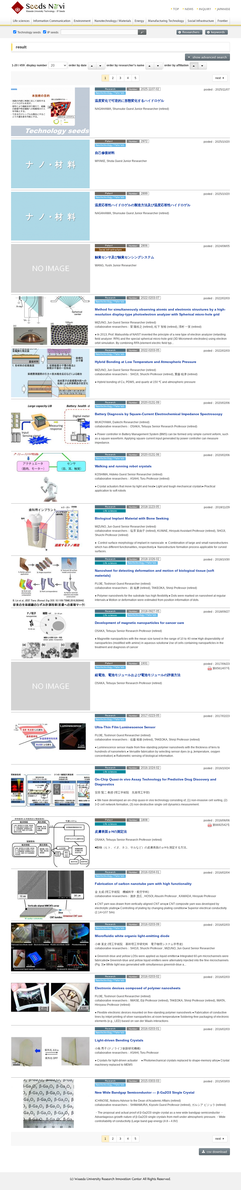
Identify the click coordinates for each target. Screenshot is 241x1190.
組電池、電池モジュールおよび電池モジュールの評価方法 (138, 675)
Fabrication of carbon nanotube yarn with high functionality (143, 884)
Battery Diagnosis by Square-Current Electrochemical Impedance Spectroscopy (158, 414)
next (219, 78)
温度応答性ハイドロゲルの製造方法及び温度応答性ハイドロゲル (142, 205)
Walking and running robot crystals (123, 466)
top (175, 9)
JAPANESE (222, 9)
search (142, 32)
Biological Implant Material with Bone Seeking (132, 518)
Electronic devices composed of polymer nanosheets (138, 988)
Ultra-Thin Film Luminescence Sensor (125, 727)
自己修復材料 (105, 153)
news (188, 9)
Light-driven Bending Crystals (119, 1040)
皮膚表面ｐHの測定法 (111, 831)
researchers (189, 32)
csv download (216, 1152)
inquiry (204, 9)
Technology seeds (29, 32)
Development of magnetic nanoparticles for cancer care (139, 623)
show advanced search (209, 57)
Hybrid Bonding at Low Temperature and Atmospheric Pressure (145, 362)
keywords (216, 32)
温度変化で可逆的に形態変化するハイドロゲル (129, 100)
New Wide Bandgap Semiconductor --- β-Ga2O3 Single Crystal (144, 1092)
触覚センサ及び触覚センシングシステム (124, 257)
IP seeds (52, 32)
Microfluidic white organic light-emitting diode (132, 936)
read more (215, 134)
